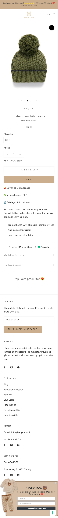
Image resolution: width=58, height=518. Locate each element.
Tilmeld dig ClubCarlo (22, 329)
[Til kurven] (54, 14)
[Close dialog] (56, 483)
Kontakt (8, 394)
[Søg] (48, 15)
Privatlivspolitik (12, 410)
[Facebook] (5, 367)
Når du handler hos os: (14, 255)
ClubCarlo (9, 399)
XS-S (7, 140)
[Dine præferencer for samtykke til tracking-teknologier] (53, 513)
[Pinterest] (18, 367)
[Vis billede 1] (27, 100)
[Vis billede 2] (30, 100)
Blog (6, 384)
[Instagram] (11, 367)
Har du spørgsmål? (12, 265)
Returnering (10, 405)
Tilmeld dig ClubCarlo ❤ (36, 508)
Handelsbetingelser (14, 389)
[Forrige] (21, 100)
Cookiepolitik (11, 415)
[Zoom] (51, 27)
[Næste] (36, 100)
